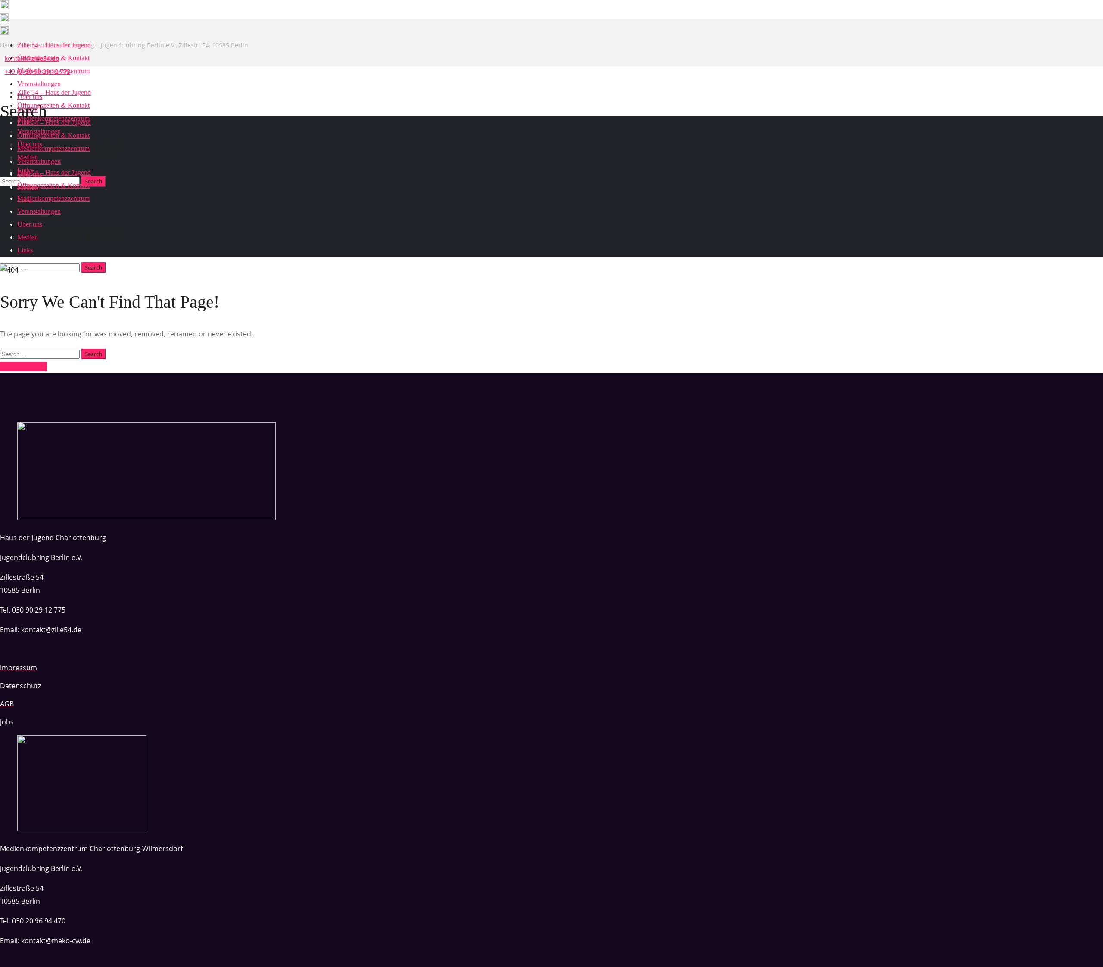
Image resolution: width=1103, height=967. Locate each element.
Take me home (23, 366)
